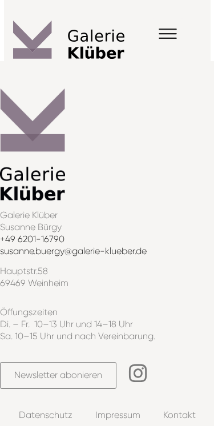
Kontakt (179, 414)
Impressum (117, 414)
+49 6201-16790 (32, 239)
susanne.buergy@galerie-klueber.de (73, 251)
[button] (167, 35)
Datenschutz (45, 414)
